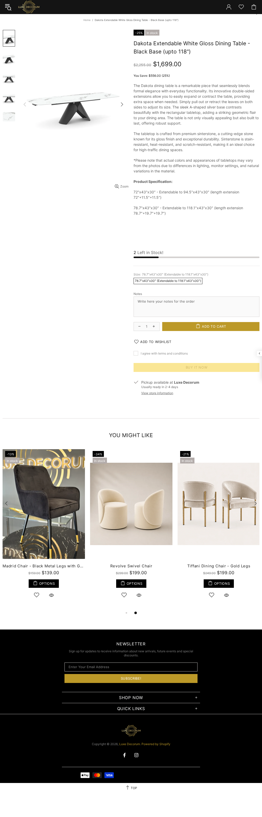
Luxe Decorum (28, 7)
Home (87, 19)
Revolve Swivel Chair (131, 566)
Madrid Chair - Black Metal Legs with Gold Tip (44, 566)
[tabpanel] (44, 529)
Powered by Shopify (155, 744)
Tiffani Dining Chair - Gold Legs (218, 566)
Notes (138, 294)
